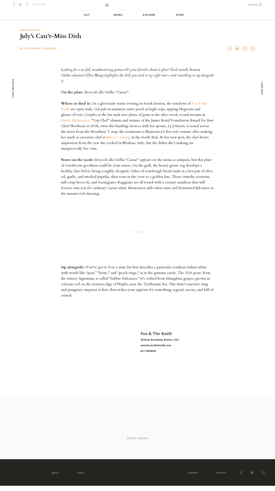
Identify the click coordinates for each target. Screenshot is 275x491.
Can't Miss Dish (30, 30)
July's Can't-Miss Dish (204, 423)
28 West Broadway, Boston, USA (160, 340)
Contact (221, 473)
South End (17, 419)
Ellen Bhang (32, 48)
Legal (80, 473)
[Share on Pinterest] (244, 48)
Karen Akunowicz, (75, 120)
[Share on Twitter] (229, 48)
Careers (193, 473)
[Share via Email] (252, 48)
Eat (87, 15)
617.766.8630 (148, 351)
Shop (180, 15)
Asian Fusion (34, 419)
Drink (118, 15)
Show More (137, 439)
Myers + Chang (118, 137)
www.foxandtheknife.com (156, 345)
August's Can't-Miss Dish (120, 423)
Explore (149, 15)
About (55, 473)
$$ (47, 419)
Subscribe (39, 4)
